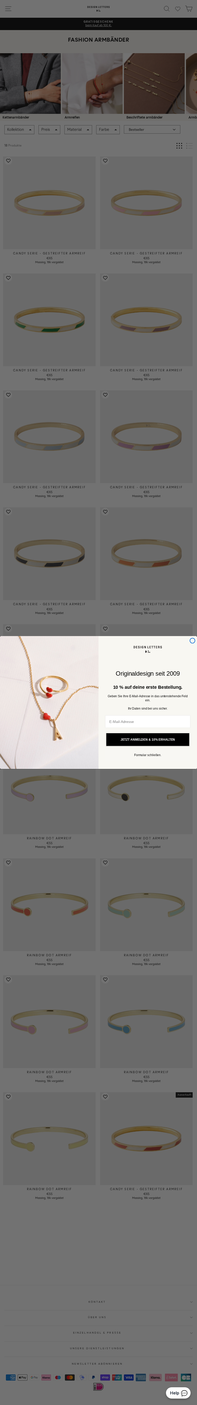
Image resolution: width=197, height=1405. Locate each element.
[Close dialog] (192, 640)
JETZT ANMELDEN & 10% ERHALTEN (148, 739)
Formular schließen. (147, 755)
